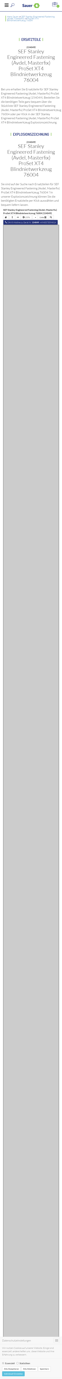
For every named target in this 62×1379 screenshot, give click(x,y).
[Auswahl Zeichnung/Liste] (35, 217)
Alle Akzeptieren (11, 1369)
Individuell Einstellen (13, 1374)
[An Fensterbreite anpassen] (18, 217)
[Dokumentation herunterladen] (6, 217)
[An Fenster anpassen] (12, 217)
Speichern (44, 1369)
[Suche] (51, 217)
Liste (42, 217)
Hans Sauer (12, 16)
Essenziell (10, 1363)
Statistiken (24, 1363)
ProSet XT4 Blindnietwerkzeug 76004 (22, 19)
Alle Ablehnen (29, 1369)
